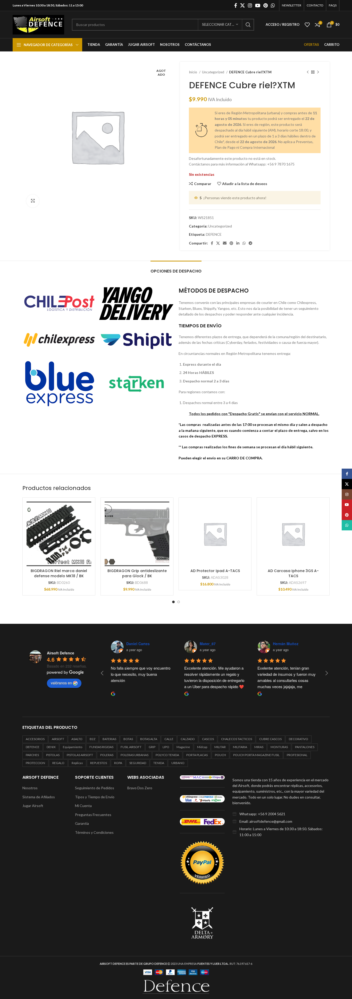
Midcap (202, 747)
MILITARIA (240, 747)
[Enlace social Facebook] (236, 5)
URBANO (178, 763)
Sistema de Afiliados (38, 797)
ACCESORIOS (35, 739)
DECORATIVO (298, 739)
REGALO (58, 763)
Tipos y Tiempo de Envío (94, 797)
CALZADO (188, 739)
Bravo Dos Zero (139, 788)
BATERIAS (109, 739)
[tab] (176, 268)
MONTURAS (279, 747)
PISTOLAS (53, 755)
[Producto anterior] (307, 72)
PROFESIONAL (297, 755)
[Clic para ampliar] (32, 201)
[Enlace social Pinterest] (265, 5)
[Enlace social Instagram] (250, 5)
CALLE (168, 739)
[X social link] (242, 5)
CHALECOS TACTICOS (236, 739)
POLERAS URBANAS (134, 755)
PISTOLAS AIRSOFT (80, 755)
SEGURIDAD (137, 763)
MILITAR (220, 747)
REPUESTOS (98, 763)
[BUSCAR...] (248, 25)
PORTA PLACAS (197, 755)
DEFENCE (214, 234)
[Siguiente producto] (318, 72)
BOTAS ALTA (148, 739)
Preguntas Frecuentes (93, 814)
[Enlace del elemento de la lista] (281, 814)
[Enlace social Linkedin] (238, 243)
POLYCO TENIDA (167, 755)
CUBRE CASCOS (270, 739)
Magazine (183, 747)
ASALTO (76, 739)
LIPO (166, 747)
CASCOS (208, 739)
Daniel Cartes (131, 643)
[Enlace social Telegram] (250, 243)
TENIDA (158, 763)
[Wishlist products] (307, 25)
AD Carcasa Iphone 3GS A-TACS (293, 573)
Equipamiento (72, 747)
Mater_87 (201, 643)
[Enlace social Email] (224, 243)
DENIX (51, 747)
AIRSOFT (58, 739)
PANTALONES (304, 747)
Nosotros (30, 788)
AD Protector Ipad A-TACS (215, 570)
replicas (77, 763)
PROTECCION (35, 763)
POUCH (220, 755)
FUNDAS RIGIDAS (101, 747)
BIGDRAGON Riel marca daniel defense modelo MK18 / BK (59, 573)
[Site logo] (38, 24)
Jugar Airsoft (32, 805)
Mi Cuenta (83, 805)
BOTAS (128, 739)
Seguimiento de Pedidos (94, 788)
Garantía (82, 823)
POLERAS (106, 755)
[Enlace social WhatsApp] (272, 5)
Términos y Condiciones (94, 832)
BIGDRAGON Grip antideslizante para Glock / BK (137, 573)
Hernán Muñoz (278, 643)
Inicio (193, 72)
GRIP (152, 747)
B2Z (92, 739)
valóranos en (61, 682)
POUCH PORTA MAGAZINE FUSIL (256, 755)
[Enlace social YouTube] (258, 5)
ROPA (118, 763)
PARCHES (32, 755)
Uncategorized (213, 72)
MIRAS (258, 747)
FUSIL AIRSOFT (131, 747)
